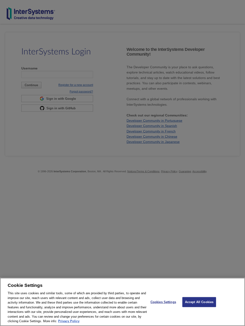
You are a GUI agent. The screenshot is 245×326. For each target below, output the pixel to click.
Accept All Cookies (199, 302)
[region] (122, 302)
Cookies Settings (163, 302)
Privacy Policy (68, 321)
